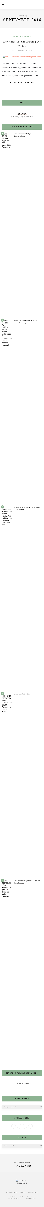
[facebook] (11, 1202)
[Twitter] (19, 1126)
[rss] (32, 1202)
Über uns (25, 1196)
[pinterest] (24, 1202)
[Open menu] (3, 4)
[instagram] (20, 1202)
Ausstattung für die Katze (22, 694)
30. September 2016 (22, 51)
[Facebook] (13, 1126)
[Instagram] (25, 1126)
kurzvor (23, 1165)
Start (13, 1196)
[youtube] (28, 1202)
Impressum (31, 1198)
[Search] (41, 4)
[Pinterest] (30, 1126)
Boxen (27, 36)
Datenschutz (14, 1198)
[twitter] (16, 1202)
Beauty (17, 36)
